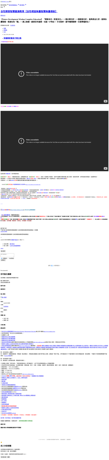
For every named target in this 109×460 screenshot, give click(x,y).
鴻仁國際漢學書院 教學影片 (26, 344)
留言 (16, 239)
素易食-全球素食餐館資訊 (8, 384)
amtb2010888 (4, 231)
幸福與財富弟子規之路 (12, 38)
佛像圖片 (4, 402)
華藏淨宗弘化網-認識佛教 (8, 336)
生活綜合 (12, 25)
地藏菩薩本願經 (21, 347)
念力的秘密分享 (73, 347)
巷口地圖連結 (40, 376)
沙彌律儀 (14, 347)
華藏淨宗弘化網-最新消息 (8, 340)
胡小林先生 (99, 347)
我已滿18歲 (3, 457)
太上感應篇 (105, 345)
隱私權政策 (62, 439)
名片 (5, 32)
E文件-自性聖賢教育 (15, 245)
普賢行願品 (55, 347)
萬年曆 (3, 381)
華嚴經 (58, 345)
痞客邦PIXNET (18, 386)
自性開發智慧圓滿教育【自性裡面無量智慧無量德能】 (29, 11)
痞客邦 (13, 239)
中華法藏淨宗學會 (6, 409)
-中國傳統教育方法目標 (18, 184)
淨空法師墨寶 (5, 404)
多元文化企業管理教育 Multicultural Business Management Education (19, 331)
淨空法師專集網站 (6, 345)
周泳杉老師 (93, 347)
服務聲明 (69, 439)
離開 (8, 457)
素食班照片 (5, 393)
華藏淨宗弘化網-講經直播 (8, 338)
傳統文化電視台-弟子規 (96, 345)
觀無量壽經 (49, 347)
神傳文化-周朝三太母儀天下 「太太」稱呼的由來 (14, 377)
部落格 (5, 30)
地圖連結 (33, 376)
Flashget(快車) (7, 355)
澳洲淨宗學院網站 (6, 342)
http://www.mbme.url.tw (49, 331)
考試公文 (4, 411)
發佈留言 (3, 260)
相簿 (5, 28)
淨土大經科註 (84, 345)
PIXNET (43, 439)
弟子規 (2, 417)
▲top (2, 248)
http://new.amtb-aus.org (38, 342)
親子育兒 (12, 244)
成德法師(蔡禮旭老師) (83, 347)
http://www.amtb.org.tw (24, 345)
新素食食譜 (18, 393)
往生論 (66, 347)
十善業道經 (9, 347)
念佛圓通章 (61, 347)
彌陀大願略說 (45, 345)
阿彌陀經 (38, 347)
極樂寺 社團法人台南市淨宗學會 (10, 344)
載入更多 (3, 251)
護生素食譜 (5, 397)
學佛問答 (3, 347)
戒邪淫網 (4, 379)
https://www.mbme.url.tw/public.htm (33, 184)
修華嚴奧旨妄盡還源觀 (66, 345)
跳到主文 (3, 15)
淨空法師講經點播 (6, 391)
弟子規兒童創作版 (16, 417)
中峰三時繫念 (52, 345)
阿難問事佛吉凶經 (30, 347)
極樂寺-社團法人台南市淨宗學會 (10, 407)
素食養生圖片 (11, 393)
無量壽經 (12, 180)
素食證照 (4, 395)
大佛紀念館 (5, 383)
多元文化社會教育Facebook (9, 413)
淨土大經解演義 (77, 345)
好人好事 (4, 400)
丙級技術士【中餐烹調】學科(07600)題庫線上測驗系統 (21, 395)
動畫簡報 (4, 399)
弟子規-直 (7, 417)
